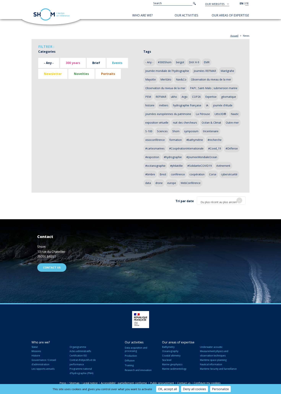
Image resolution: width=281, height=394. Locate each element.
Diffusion (130, 360)
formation (175, 140)
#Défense (232, 148)
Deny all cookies (194, 389)
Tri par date (184, 201)
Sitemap (74, 383)
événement (223, 165)
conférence (178, 174)
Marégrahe (227, 71)
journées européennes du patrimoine (168, 114)
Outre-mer (232, 122)
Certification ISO (78, 355)
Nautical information (211, 364)
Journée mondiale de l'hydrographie (167, 71)
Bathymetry (168, 347)
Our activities (186, 15)
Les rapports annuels (43, 368)
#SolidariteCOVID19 (199, 165)
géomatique (228, 96)
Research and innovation (138, 370)
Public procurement (162, 383)
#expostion (152, 157)
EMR (207, 62)
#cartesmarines (155, 148)
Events (117, 63)
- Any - (49, 63)
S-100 (148, 131)
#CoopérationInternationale (186, 148)
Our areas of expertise (230, 15)
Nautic (235, 114)
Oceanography (170, 351)
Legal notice (90, 383)
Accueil (234, 35)
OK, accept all (167, 389)
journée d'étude (222, 105)
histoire (149, 105)
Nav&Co (181, 79)
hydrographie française (187, 105)
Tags (147, 51)
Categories (46, 51)
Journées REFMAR (205, 71)
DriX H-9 (194, 62)
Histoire (36, 355)
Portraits (108, 74)
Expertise (211, 96)
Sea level (166, 360)
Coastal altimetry (171, 355)
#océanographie (155, 165)
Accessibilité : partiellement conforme (124, 383)
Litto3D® (220, 114)
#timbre (150, 174)
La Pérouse (203, 114)
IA (207, 105)
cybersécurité (229, 174)
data (148, 183)
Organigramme (78, 347)
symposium (191, 131)
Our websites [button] (215, 4)
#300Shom (164, 62)
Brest (163, 174)
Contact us (52, 267)
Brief (96, 63)
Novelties (81, 74)
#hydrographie (173, 157)
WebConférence (191, 183)
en (241, 3)
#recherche (215, 140)
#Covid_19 (214, 148)
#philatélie (176, 165)
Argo (185, 96)
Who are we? (142, 15)
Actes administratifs (80, 351)
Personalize (220, 389)
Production (131, 355)
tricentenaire (210, 131)
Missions (36, 351)
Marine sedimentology (174, 368)
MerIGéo (165, 79)
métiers (163, 105)
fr (247, 3)
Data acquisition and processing (136, 349)
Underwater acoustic (211, 347)
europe (171, 183)
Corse (212, 174)
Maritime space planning (213, 360)
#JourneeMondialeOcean (201, 157)
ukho (174, 96)
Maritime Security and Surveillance (218, 368)
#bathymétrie (194, 140)
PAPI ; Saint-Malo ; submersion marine (213, 88)
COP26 (196, 96)
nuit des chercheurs (185, 122)
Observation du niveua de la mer (165, 88)
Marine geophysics (172, 364)
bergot (180, 62)
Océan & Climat (211, 122)
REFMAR (161, 96)
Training (129, 365)
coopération (197, 174)
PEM (148, 96)
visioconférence (155, 140)
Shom (175, 131)
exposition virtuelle (156, 122)
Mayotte (150, 79)
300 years (73, 63)
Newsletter (53, 74)
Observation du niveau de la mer (211, 79)
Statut (35, 347)
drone (159, 183)
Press (62, 383)
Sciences (162, 131)
